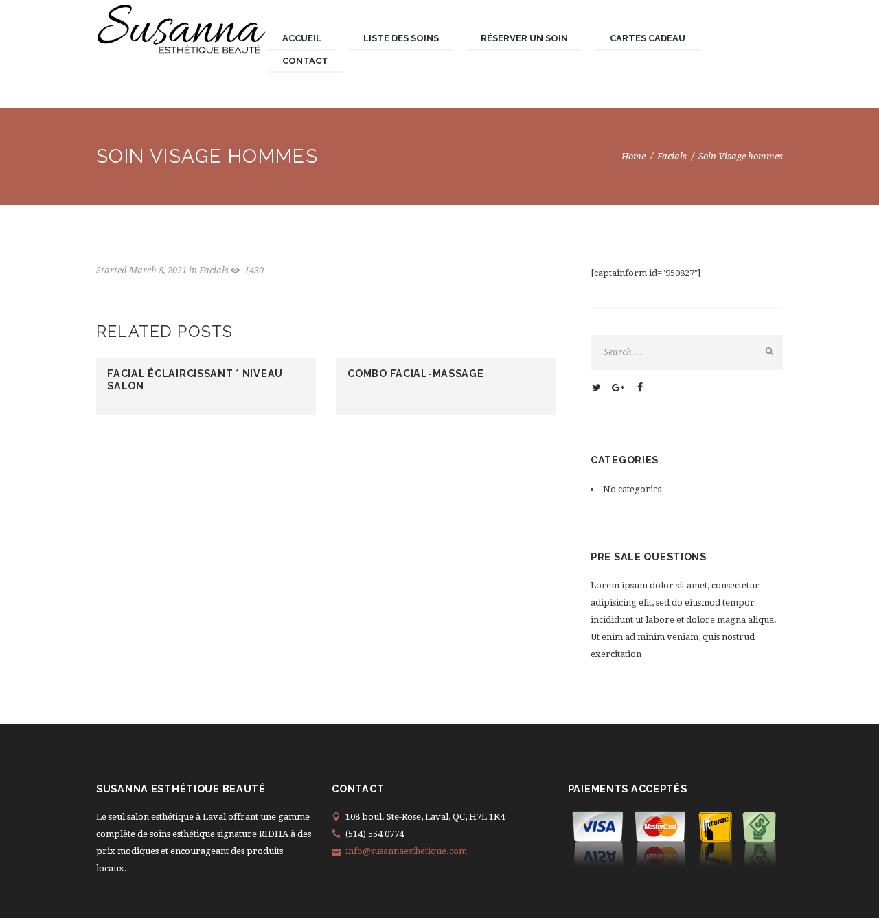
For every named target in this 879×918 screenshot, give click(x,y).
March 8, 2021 (158, 270)
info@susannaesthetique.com (406, 851)
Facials (672, 156)
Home (633, 156)
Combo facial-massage (415, 373)
